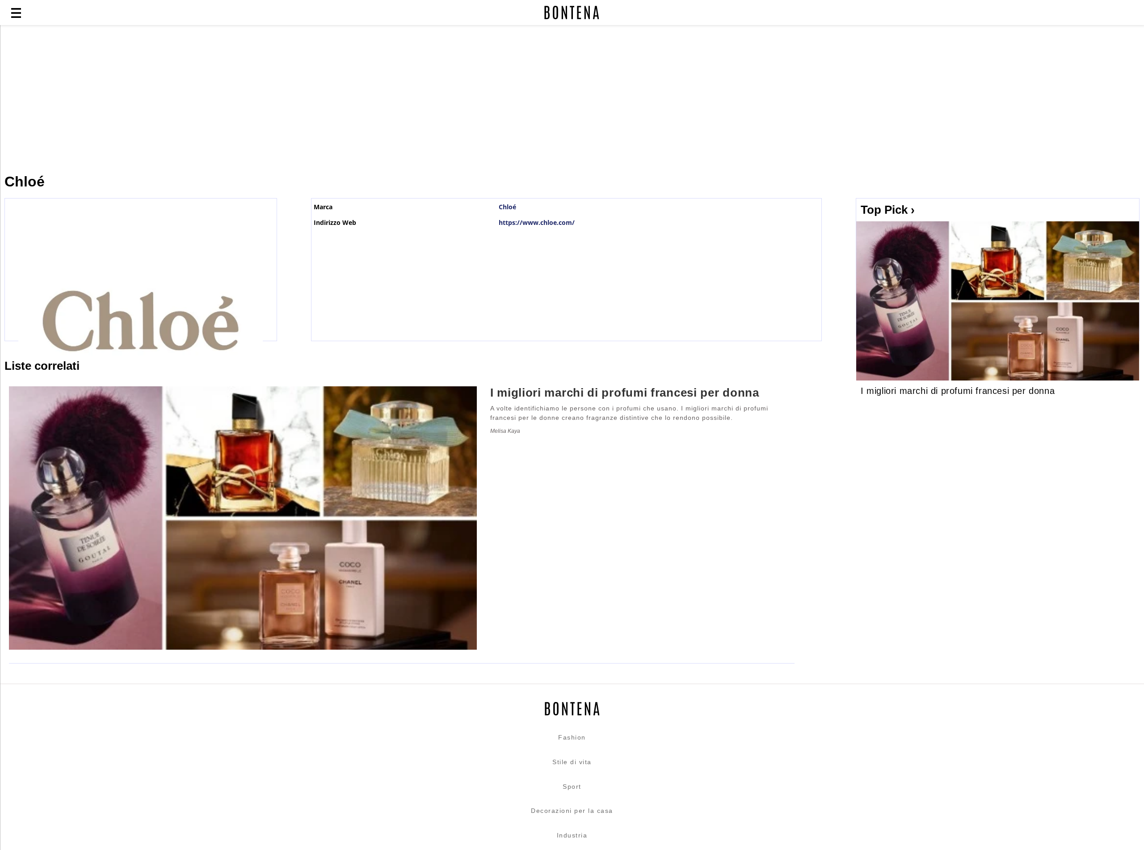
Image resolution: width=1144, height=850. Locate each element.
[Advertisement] (216, 99)
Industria (572, 835)
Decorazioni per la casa (572, 810)
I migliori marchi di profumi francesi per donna (958, 391)
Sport (572, 786)
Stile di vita (572, 761)
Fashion (572, 737)
